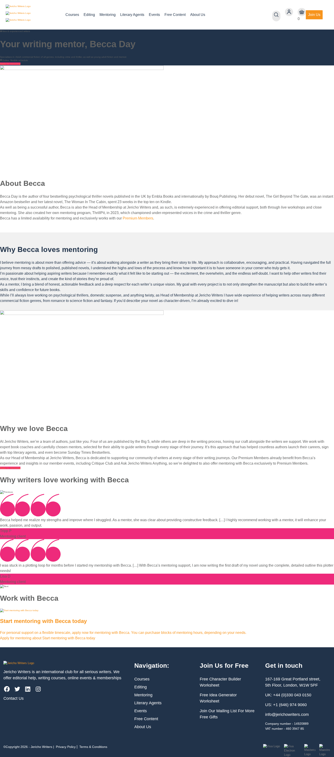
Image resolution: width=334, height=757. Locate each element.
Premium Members (138, 218)
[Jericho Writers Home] (32, 15)
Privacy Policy (66, 747)
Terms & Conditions (93, 747)
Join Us (314, 15)
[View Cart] (302, 12)
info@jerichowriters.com (287, 714)
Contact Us (13, 698)
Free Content (175, 15)
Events (154, 15)
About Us (197, 15)
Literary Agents (132, 15)
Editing (89, 15)
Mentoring (108, 15)
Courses (72, 15)
